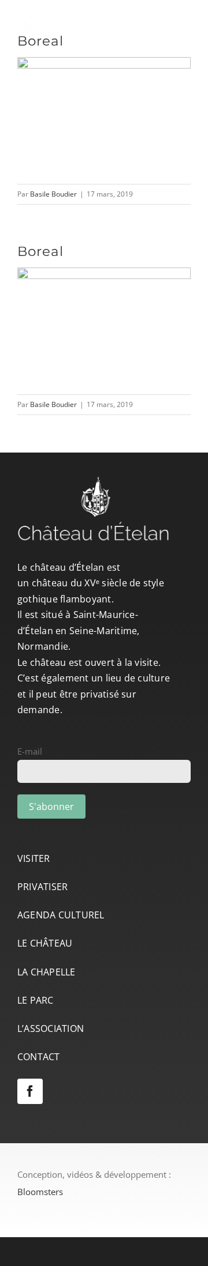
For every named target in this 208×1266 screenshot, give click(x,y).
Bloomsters (40, 1191)
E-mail (29, 751)
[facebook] (30, 1091)
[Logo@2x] (86, 13)
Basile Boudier (53, 194)
